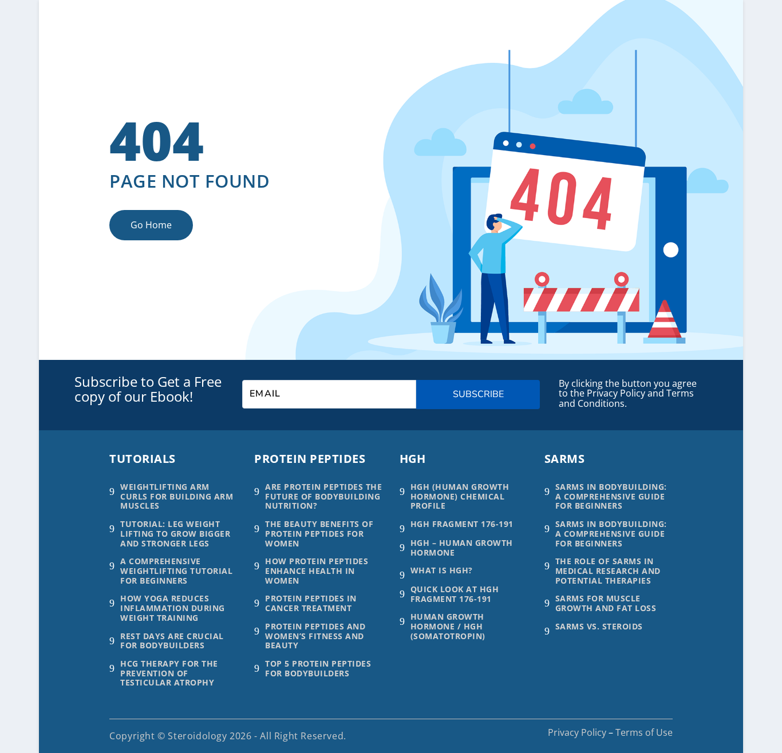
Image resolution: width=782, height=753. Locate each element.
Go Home (151, 225)
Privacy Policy (577, 732)
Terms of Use (644, 732)
